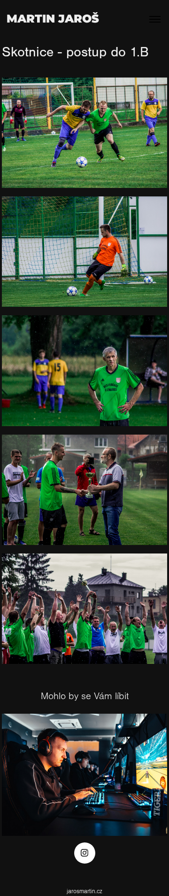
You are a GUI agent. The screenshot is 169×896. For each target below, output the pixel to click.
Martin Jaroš (53, 19)
